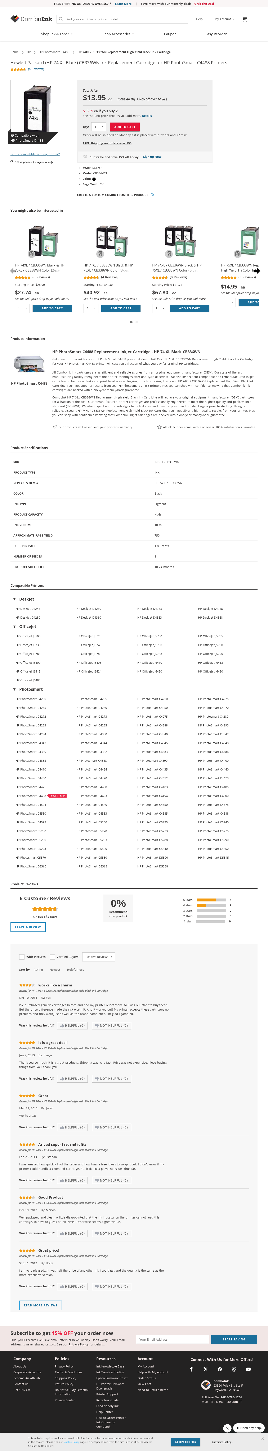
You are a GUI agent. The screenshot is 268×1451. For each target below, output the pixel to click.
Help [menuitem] (199, 19)
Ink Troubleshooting (110, 1372)
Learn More (123, 4)
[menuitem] (248, 19)
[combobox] (122, 19)
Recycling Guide (107, 1400)
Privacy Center (65, 1400)
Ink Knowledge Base (110, 1366)
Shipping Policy (65, 1378)
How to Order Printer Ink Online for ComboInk (111, 1422)
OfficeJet (27, 626)
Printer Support (107, 1394)
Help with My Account (153, 1372)
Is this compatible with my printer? (35, 154)
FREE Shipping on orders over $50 (107, 143)
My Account (146, 1366)
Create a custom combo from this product (112, 194)
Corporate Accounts (27, 1372)
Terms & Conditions (69, 1372)
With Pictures (36, 956)
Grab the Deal (204, 4)
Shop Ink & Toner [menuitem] (55, 34)
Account (145, 1359)
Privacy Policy (79, 1344)
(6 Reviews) (36, 69)
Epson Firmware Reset (112, 1378)
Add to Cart (124, 127)
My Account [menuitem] (223, 19)
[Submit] (61, 19)
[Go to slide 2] (136, 322)
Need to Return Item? (153, 1390)
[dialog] (134, 1442)
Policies (62, 1359)
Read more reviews (40, 1305)
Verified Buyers (68, 956)
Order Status (147, 1378)
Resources (106, 1359)
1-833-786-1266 (231, 1397)
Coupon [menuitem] (170, 34)
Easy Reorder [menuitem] (216, 34)
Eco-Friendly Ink (107, 1406)
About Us (19, 1366)
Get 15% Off (21, 1390)
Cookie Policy (71, 1442)
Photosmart (31, 689)
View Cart (144, 1384)
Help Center (104, 1412)
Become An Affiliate (27, 1378)
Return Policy (64, 1384)
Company (22, 1359)
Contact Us (20, 1384)
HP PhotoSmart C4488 (27, 140)
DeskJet (26, 599)
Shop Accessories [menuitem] (116, 34)
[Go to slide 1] (131, 322)
